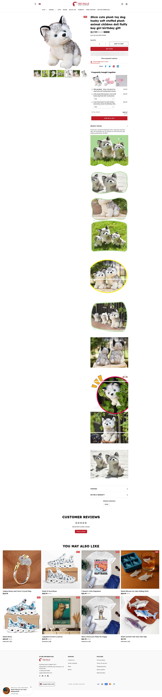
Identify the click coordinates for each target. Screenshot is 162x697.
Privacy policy (101, 660)
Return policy (101, 669)
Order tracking (72, 663)
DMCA (69, 669)
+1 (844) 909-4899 (44, 670)
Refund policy (101, 673)
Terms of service (102, 663)
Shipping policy (101, 666)
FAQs (69, 666)
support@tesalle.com (45, 673)
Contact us (71, 660)
